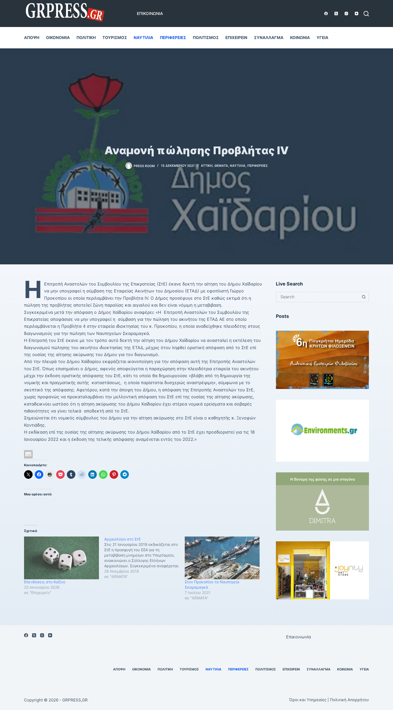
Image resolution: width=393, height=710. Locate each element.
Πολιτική (86, 37)
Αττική (207, 166)
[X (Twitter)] (336, 13)
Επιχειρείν (236, 37)
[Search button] (363, 297)
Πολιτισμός (206, 37)
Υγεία (322, 37)
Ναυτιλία (143, 37)
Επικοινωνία (150, 13)
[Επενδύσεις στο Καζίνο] (61, 558)
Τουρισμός (114, 37)
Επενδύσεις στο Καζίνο (44, 582)
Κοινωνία (300, 37)
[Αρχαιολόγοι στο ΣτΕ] (144, 558)
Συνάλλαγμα (268, 37)
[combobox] (317, 297)
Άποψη (31, 37)
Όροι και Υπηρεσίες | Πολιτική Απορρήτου (329, 699)
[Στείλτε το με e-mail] (28, 454)
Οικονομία (58, 37)
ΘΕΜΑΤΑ (221, 166)
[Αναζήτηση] (366, 13)
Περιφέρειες (173, 37)
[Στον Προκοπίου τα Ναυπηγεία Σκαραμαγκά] (222, 558)
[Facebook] (326, 13)
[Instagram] (346, 13)
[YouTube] (356, 13)
